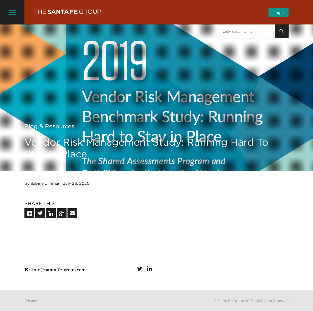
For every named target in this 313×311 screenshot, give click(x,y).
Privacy (30, 301)
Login (278, 13)
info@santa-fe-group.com (59, 270)
